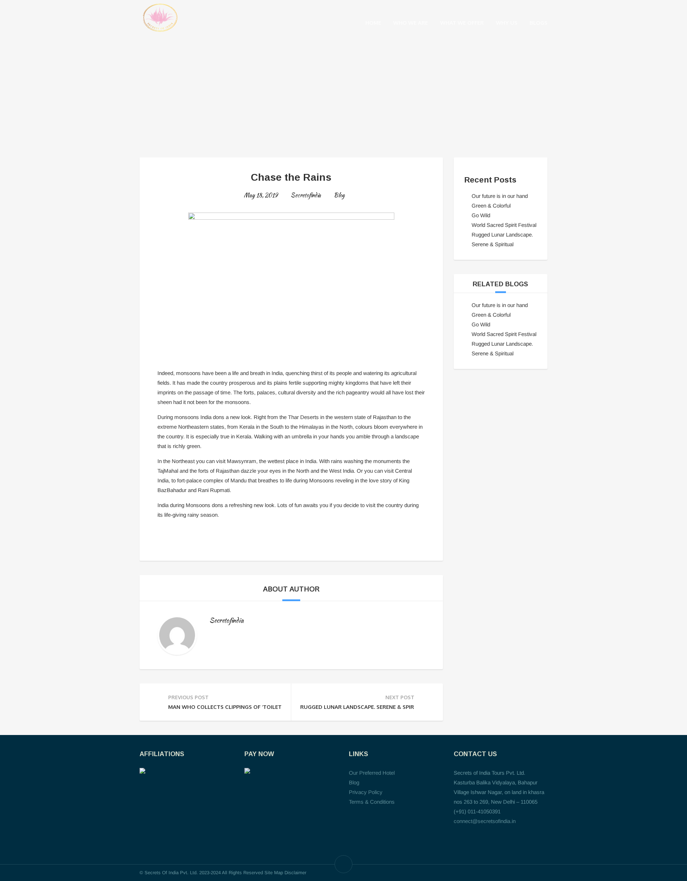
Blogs (538, 22)
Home (373, 22)
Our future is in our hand (500, 196)
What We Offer (462, 22)
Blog (339, 195)
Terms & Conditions (372, 802)
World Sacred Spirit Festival (504, 225)
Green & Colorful (491, 206)
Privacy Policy (366, 792)
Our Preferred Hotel (372, 773)
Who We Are (410, 22)
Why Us (506, 22)
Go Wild (481, 215)
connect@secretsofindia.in (485, 821)
